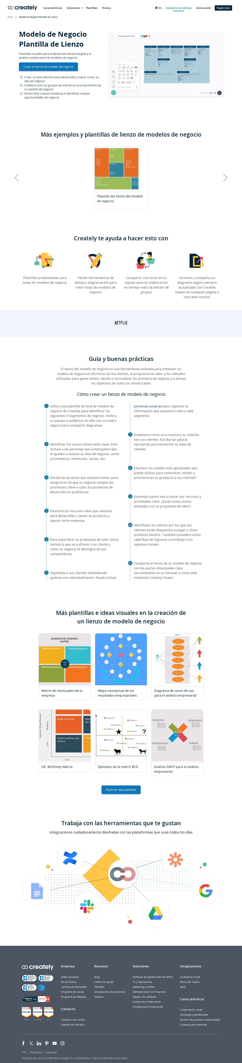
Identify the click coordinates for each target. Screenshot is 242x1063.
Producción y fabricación (147, 1001)
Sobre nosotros (70, 977)
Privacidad (35, 1052)
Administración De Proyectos (149, 991)
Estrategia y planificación (194, 1014)
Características (52, 8)
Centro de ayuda (103, 982)
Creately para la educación (148, 1006)
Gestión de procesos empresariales (200, 1019)
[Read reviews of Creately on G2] (44, 999)
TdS (24, 1052)
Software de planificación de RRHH (153, 977)
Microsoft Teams (190, 982)
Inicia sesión (203, 8)
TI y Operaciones (142, 982)
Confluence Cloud (190, 977)
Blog (97, 977)
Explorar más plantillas (121, 790)
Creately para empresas (193, 1024)
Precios (106, 8)
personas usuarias (148, 406)
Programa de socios (72, 991)
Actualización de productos (109, 991)
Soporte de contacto (73, 1024)
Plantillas (91, 8)
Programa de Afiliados (73, 996)
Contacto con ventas (179, 8)
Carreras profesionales (74, 987)
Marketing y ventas (143, 987)
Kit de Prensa (68, 982)
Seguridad (51, 1052)
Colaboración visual (191, 1009)
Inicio (10, 17)
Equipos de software (144, 996)
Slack (183, 987)
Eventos (98, 996)
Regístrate (223, 8)
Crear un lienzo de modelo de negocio (48, 67)
